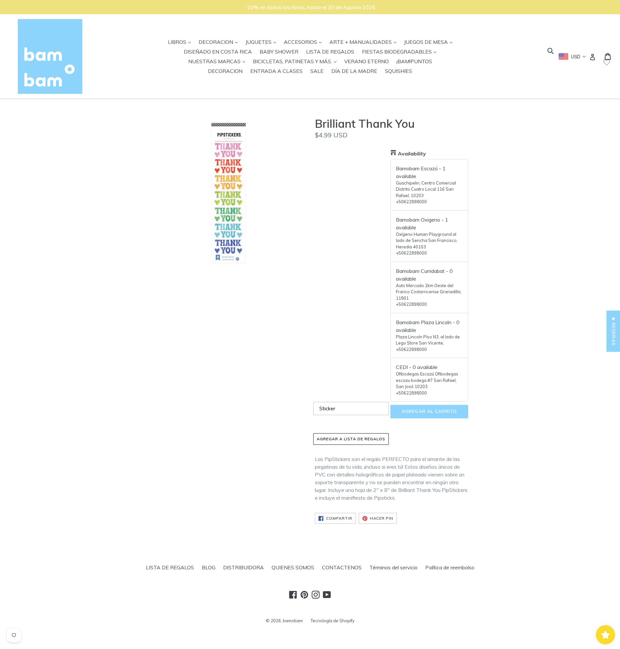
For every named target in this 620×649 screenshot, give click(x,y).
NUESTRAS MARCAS (218, 61)
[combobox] (572, 56)
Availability (412, 153)
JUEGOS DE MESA (430, 41)
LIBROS (181, 41)
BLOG (208, 567)
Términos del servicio (393, 567)
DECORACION (220, 41)
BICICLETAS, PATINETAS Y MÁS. (296, 61)
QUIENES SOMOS (293, 567)
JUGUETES (262, 41)
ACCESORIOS (304, 41)
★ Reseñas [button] (613, 331)
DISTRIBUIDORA (243, 567)
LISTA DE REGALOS (330, 51)
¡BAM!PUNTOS (414, 61)
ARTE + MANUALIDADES (364, 41)
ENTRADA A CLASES (276, 71)
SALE (317, 71)
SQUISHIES (398, 71)
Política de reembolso (449, 567)
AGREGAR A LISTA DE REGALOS (351, 438)
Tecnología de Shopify (333, 620)
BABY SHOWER (279, 51)
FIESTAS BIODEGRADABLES (400, 51)
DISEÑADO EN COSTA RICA (218, 51)
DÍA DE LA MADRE (354, 71)
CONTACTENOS (342, 567)
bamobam (293, 620)
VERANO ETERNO (366, 61)
